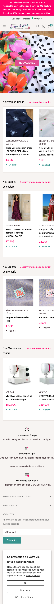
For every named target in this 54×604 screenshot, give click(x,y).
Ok (25, 583)
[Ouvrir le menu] (4, 26)
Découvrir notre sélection (38, 348)
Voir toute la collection (40, 102)
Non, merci (25, 590)
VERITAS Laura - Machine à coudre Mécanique (19, 398)
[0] (49, 26)
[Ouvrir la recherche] (37, 26)
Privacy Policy (33, 575)
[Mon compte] (43, 26)
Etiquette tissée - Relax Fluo (17, 319)
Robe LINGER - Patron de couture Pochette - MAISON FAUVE (19, 232)
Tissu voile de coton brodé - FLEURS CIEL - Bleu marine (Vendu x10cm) (19, 151)
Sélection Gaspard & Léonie (17, 142)
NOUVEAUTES (27, 63)
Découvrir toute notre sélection (35, 182)
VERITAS (10, 392)
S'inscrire (12, 540)
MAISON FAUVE (13, 225)
